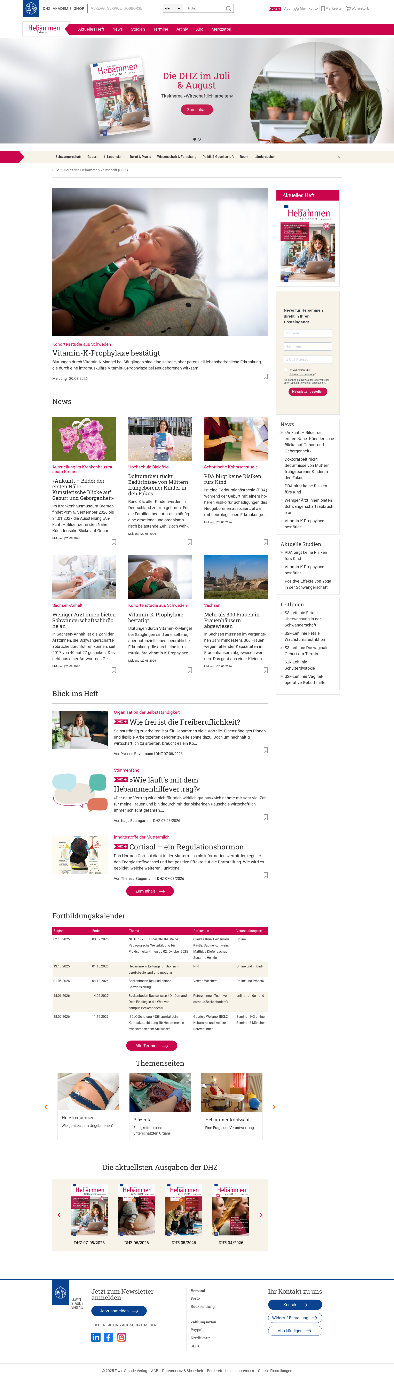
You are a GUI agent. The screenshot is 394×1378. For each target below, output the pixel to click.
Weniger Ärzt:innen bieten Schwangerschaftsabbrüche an (84, 620)
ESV (55, 170)
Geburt (92, 157)
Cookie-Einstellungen (275, 1371)
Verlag (98, 8)
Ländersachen (265, 157)
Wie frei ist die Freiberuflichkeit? (184, 721)
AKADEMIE (62, 8)
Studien (138, 29)
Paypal (197, 1329)
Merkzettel (221, 29)
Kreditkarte (201, 1337)
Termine (160, 29)
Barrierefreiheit (219, 1371)
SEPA (195, 1346)
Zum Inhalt (145, 891)
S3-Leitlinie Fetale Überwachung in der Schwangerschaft (303, 619)
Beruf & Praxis (140, 157)
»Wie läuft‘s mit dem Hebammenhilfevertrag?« (157, 784)
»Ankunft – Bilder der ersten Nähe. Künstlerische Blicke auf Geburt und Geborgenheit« (83, 489)
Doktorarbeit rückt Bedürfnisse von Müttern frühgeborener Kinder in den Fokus (158, 485)
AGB (154, 1371)
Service (114, 8)
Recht (244, 157)
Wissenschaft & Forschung (176, 157)
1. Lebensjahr (114, 157)
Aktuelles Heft (91, 29)
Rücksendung (203, 1306)
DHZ (46, 8)
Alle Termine (147, 1045)
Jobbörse (133, 8)
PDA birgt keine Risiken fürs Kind (232, 479)
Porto (195, 1298)
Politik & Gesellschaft (218, 157)
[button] (197, 90)
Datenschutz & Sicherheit (182, 1371)
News (117, 29)
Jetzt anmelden (115, 1310)
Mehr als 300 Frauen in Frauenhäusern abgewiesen (232, 620)
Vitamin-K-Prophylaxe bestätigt (106, 352)
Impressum (244, 1371)
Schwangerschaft (68, 157)
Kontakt (291, 1304)
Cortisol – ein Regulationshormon (186, 846)
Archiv (182, 29)
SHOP (79, 8)
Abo (199, 29)
